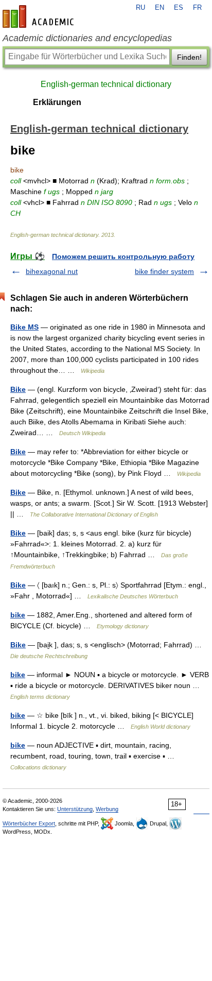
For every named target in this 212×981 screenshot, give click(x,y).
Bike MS (24, 327)
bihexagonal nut (52, 271)
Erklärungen (57, 102)
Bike (18, 389)
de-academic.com (40, 16)
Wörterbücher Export (29, 823)
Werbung (107, 809)
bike (17, 615)
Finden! (189, 57)
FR (197, 7)
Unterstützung (75, 809)
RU (140, 7)
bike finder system (164, 271)
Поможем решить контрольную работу (123, 256)
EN (159, 7)
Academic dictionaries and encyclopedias (87, 38)
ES (178, 7)
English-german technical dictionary (106, 84)
